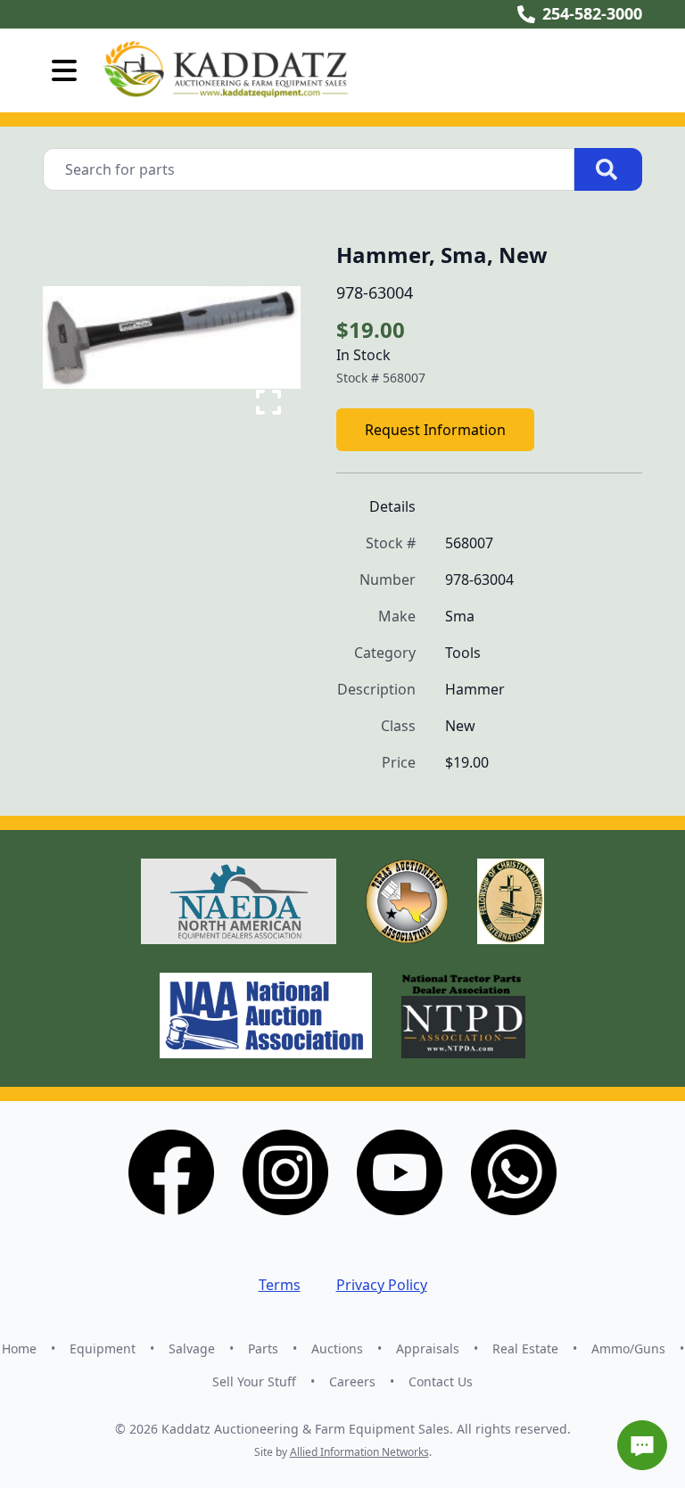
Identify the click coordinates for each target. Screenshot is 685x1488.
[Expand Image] (268, 402)
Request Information (435, 430)
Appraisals (427, 1348)
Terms (280, 1285)
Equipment (103, 1348)
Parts (263, 1348)
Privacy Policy (381, 1285)
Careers (352, 1381)
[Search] (608, 169)
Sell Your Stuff (254, 1381)
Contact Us (441, 1381)
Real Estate (525, 1348)
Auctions (337, 1348)
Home (19, 1348)
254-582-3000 (592, 13)
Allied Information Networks (359, 1451)
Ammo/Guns (628, 1348)
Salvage (192, 1348)
